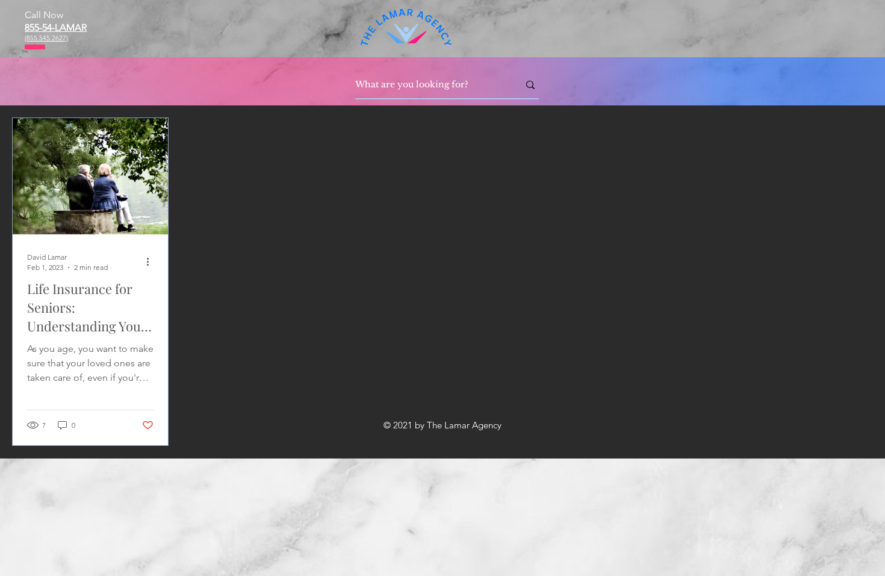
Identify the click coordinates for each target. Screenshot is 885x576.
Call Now (44, 14)
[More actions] (151, 261)
